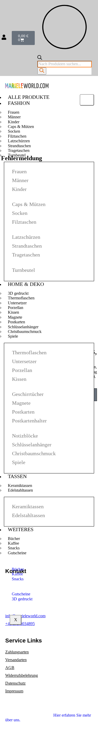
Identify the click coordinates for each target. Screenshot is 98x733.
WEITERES (20, 529)
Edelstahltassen (20, 490)
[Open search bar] (39, 58)
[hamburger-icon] (87, 100)
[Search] (41, 71)
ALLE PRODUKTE (28, 97)
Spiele (13, 336)
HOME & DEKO (26, 284)
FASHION (19, 103)
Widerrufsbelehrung (21, 675)
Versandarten (16, 660)
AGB (9, 667)
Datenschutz (15, 683)
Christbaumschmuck (25, 331)
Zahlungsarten (17, 652)
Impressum (14, 691)
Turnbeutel (17, 155)
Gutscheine (17, 553)
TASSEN (17, 476)
